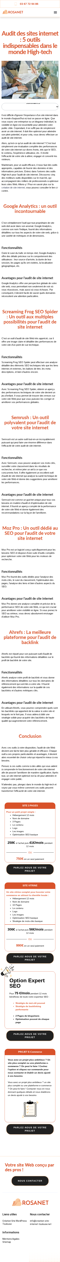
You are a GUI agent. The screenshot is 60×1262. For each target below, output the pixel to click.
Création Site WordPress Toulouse (14, 1222)
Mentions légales (10, 1239)
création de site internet (13, 187)
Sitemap (6, 1242)
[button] (55, 12)
